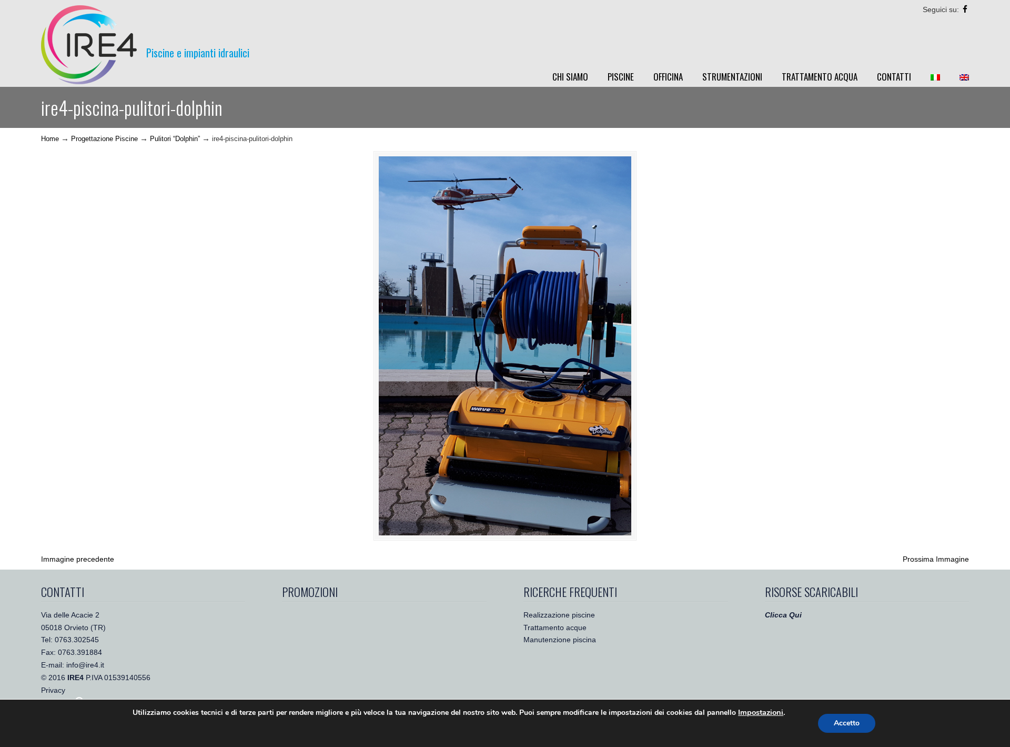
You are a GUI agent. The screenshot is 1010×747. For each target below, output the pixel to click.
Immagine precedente (77, 559)
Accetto (847, 723)
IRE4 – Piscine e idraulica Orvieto (89, 44)
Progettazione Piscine (104, 139)
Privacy (53, 690)
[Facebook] (965, 9)
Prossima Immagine (936, 559)
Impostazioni (760, 712)
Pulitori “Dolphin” (175, 139)
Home (50, 139)
